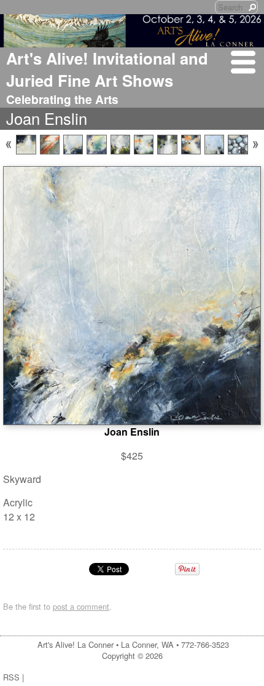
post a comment (81, 606)
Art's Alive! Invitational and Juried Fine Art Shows (107, 69)
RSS (11, 677)
